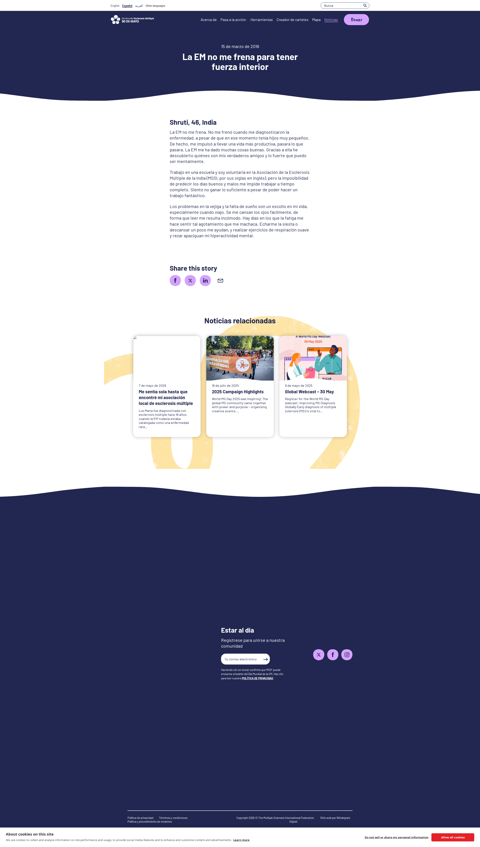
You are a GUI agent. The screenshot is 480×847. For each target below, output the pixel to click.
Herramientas (261, 19)
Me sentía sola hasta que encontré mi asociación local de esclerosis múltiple (166, 397)
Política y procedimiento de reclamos (150, 821)
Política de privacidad (140, 817)
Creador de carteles (292, 19)
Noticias (331, 19)
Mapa (316, 19)
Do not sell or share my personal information (396, 837)
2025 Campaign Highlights (238, 391)
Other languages (155, 5)
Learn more (241, 840)
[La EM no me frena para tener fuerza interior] (175, 280)
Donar (356, 19)
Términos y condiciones (173, 817)
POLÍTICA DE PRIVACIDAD (257, 678)
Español (127, 5)
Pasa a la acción (233, 19)
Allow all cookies (453, 837)
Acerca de (209, 19)
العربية (139, 5)
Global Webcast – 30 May (309, 391)
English (115, 5)
